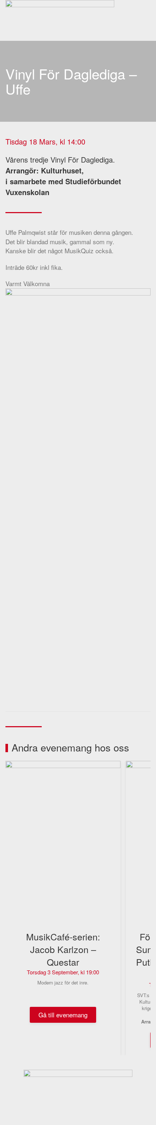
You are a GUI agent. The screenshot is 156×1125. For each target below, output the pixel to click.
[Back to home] (61, 20)
